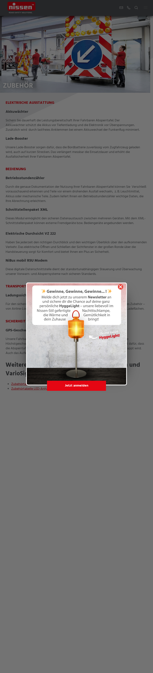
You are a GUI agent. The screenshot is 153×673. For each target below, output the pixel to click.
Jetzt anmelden (76, 385)
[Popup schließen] (120, 286)
